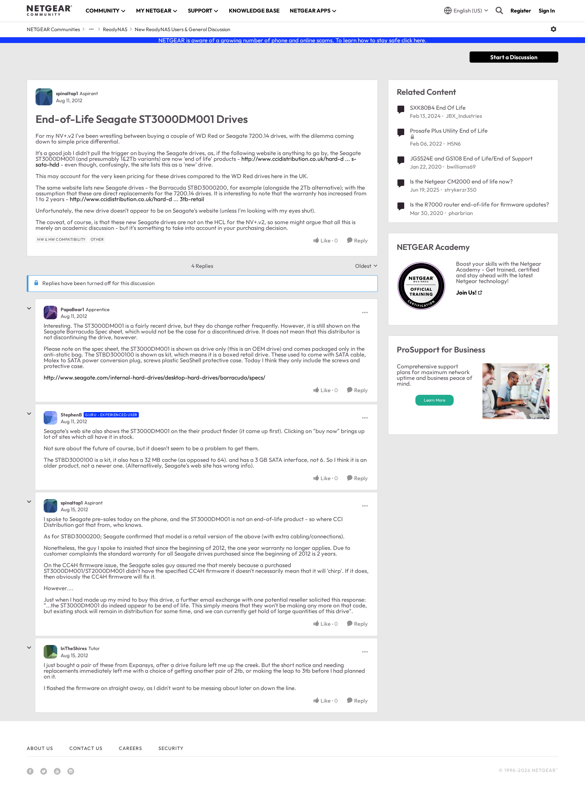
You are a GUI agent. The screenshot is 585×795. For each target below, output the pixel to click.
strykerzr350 (461, 189)
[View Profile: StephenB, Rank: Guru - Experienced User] (50, 418)
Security (170, 748)
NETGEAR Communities (53, 29)
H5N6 (454, 143)
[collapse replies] (29, 308)
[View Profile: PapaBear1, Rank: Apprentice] (50, 312)
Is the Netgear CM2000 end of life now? (461, 181)
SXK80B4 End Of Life (437, 107)
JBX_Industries (464, 116)
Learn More (434, 400)
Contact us (86, 748)
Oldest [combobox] (366, 265)
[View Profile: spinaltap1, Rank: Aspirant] (44, 96)
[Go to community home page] (49, 10)
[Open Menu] (553, 29)
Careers (130, 748)
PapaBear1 (72, 309)
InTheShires (74, 648)
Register (521, 10)
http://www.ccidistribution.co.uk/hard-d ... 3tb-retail (137, 198)
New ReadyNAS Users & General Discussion (182, 29)
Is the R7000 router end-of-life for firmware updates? (479, 204)
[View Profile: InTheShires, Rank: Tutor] (50, 652)
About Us (40, 748)
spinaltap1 (67, 93)
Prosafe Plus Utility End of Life (449, 130)
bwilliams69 (461, 166)
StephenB (71, 414)
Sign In (547, 10)
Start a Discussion (514, 57)
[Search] (499, 10)
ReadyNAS (115, 29)
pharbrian (461, 213)
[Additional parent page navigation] (91, 29)
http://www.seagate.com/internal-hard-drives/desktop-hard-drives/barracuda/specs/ (154, 377)
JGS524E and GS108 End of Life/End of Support (471, 158)
